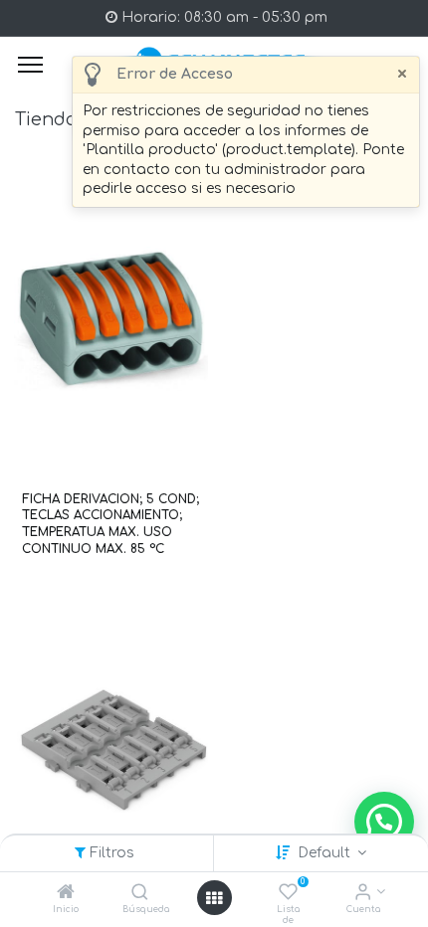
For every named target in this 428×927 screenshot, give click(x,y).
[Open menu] (214, 898)
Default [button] (326, 852)
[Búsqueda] (139, 893)
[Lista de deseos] (288, 893)
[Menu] (30, 65)
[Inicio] (66, 893)
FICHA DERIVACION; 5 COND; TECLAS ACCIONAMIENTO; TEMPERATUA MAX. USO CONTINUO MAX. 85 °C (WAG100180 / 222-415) (110, 524)
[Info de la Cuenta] (362, 893)
